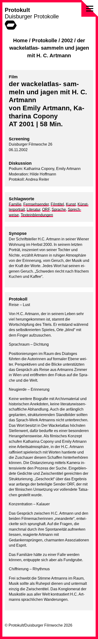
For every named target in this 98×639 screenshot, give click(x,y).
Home (20, 40)
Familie (15, 204)
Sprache (59, 209)
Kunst (71, 204)
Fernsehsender (36, 204)
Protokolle (44, 40)
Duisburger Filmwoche (43, 625)
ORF (46, 209)
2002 (67, 40)
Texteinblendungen (37, 215)
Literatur (33, 209)
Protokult (17, 10)
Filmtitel (57, 204)
